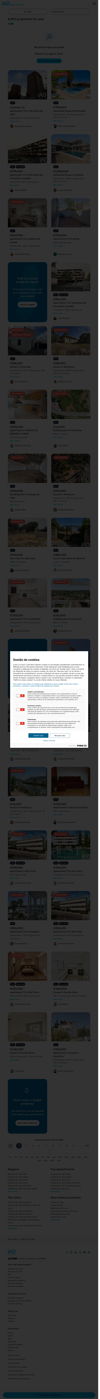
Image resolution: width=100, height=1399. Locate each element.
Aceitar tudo (38, 735)
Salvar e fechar (49, 741)
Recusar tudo (60, 735)
